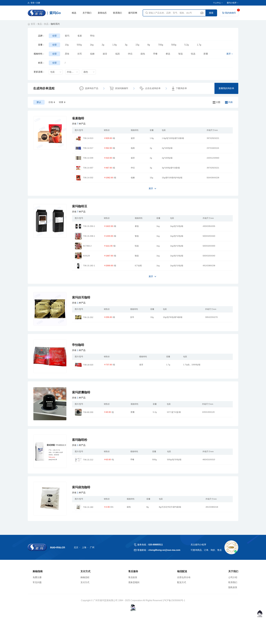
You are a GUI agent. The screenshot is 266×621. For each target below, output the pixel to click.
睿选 (168, 54)
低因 (117, 54)
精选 (74, 13)
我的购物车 (230, 13)
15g (137, 45)
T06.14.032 (88, 177)
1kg (92, 45)
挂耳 (79, 54)
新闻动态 (102, 13)
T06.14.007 (88, 168)
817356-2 (87, 246)
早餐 (155, 54)
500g (79, 45)
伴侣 (130, 54)
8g (148, 45)
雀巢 (79, 36)
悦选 (193, 54)
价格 (50, 102)
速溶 (105, 54)
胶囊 (206, 54)
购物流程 (84, 577)
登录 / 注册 (35, 3)
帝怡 (92, 36)
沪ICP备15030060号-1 (174, 600)
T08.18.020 (88, 365)
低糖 (92, 54)
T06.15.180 (88, 507)
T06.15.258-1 (89, 236)
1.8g (114, 45)
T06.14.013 (88, 138)
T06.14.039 (88, 158)
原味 (67, 54)
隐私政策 (232, 587)
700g (160, 45)
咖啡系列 (55, 24)
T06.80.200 (88, 412)
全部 (54, 36)
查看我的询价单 (226, 88)
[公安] (133, 607)
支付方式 (84, 582)
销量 (61, 102)
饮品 (46, 24)
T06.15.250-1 (89, 226)
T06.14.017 (88, 148)
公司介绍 (232, 577)
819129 (86, 256)
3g (126, 45)
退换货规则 (133, 582)
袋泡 (142, 54)
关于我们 (87, 13)
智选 (180, 54)
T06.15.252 (88, 317)
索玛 (67, 36)
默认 (39, 102)
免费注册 (37, 577)
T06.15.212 (88, 460)
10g (67, 45)
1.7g (199, 45)
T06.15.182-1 (89, 265)
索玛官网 (132, 13)
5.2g (186, 45)
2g (103, 45)
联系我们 (117, 13)
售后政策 (132, 577)
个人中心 (217, 3)
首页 (33, 24)
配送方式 (181, 582)
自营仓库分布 (183, 577)
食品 (39, 24)
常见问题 (37, 582)
